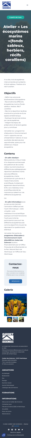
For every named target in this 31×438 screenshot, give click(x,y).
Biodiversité (5, 376)
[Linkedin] (15, 429)
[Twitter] (22, 429)
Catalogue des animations (10, 387)
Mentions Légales (15, 432)
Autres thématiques (8, 385)
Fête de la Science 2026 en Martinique (13, 406)
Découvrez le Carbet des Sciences (12, 402)
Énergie (4, 380)
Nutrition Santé (6, 383)
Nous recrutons (6, 411)
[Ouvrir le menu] (27, 5)
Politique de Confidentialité (15, 435)
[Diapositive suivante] (25, 305)
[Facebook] (8, 429)
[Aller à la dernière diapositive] (5, 305)
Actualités (5, 409)
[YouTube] (18, 429)
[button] (9, 319)
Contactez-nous (7, 404)
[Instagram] (12, 429)
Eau (3, 378)
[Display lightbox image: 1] (15, 305)
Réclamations (6, 414)
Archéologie (5, 373)
